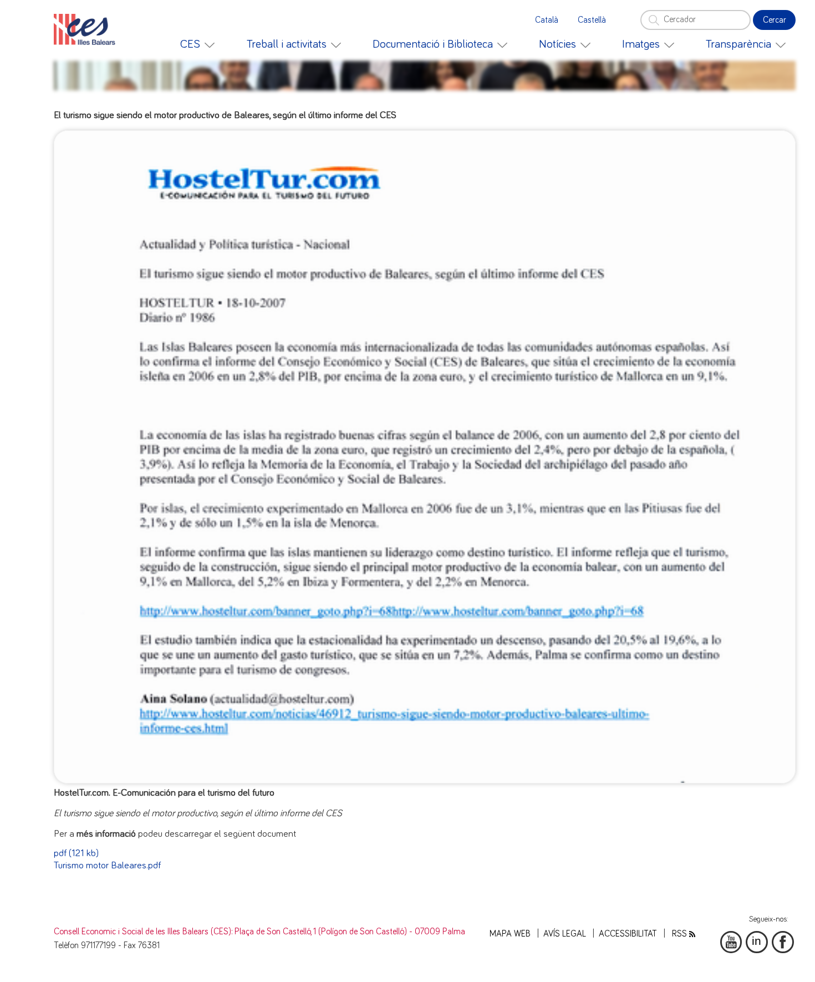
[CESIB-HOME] (88, 29)
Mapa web (510, 934)
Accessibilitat (628, 934)
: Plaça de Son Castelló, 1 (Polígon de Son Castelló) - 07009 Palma (348, 932)
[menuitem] (197, 44)
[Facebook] (783, 942)
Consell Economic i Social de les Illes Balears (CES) (142, 932)
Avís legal (564, 934)
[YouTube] (731, 942)
